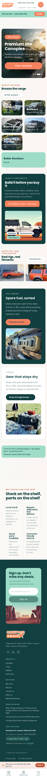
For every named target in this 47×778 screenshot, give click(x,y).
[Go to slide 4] (41, 74)
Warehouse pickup (13, 698)
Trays (8, 667)
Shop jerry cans (18, 322)
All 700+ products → (12, 95)
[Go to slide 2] (35, 74)
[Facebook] (8, 652)
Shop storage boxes (20, 397)
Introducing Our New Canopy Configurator (21, 720)
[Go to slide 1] (33, 74)
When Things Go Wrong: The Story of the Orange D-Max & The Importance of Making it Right (22, 710)
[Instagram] (18, 652)
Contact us (10, 691)
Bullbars (9, 670)
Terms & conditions (25, 758)
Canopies (9, 663)
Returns (9, 687)
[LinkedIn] (13, 652)
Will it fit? (9, 684)
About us (9, 695)
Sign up (23, 599)
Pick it (40, 765)
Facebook (30, 743)
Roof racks (10, 674)
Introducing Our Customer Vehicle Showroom (22, 717)
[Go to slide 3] (38, 74)
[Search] (40, 4)
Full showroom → (36, 259)
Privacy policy (11, 758)
